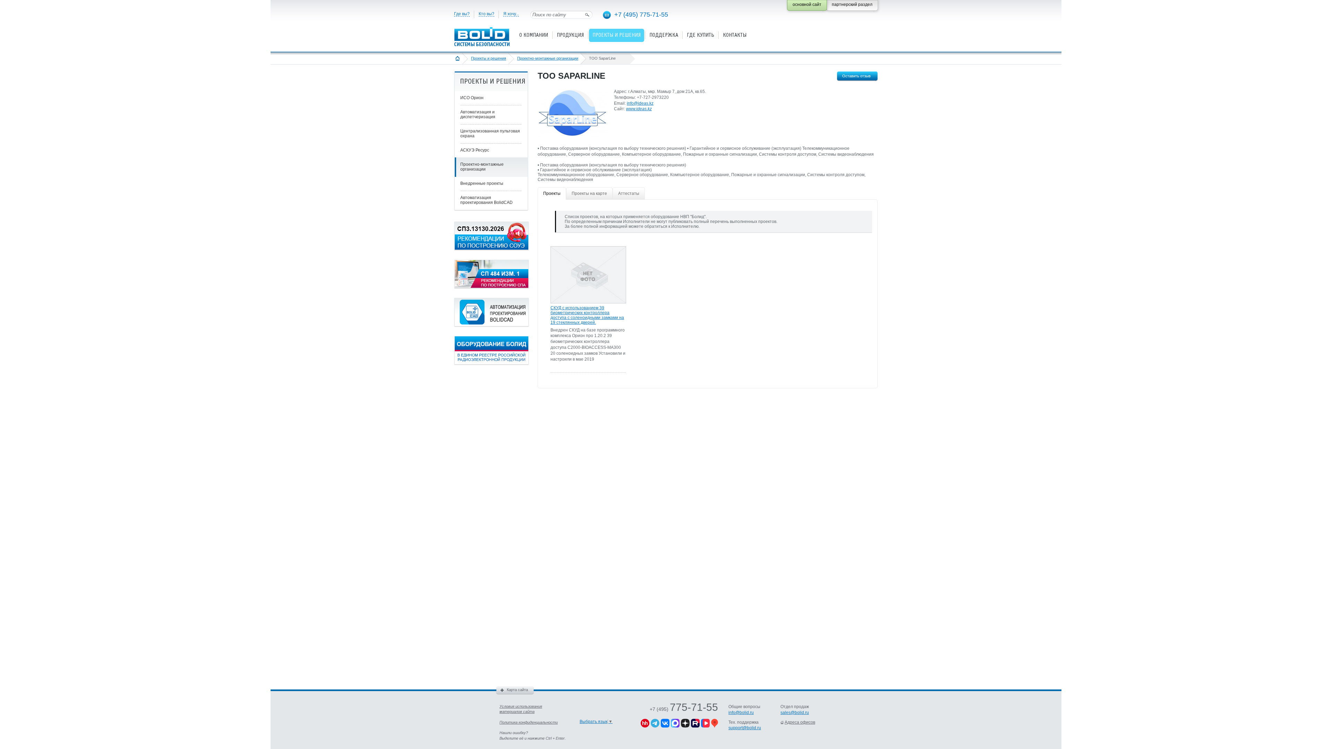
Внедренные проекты (481, 183)
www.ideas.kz (639, 108)
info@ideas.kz (640, 103)
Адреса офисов (800, 722)
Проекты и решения (488, 58)
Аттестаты (628, 193)
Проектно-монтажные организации (547, 58)
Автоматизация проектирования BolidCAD (486, 200)
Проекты (552, 193)
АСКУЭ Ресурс (474, 150)
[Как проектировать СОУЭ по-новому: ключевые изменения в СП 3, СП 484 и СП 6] (491, 248)
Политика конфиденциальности (529, 722)
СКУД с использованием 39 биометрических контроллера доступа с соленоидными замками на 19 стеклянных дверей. (587, 315)
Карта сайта (517, 690)
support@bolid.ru (744, 727)
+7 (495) (684, 709)
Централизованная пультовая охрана (490, 133)
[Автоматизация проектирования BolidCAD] (491, 324)
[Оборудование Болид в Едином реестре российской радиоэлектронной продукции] (491, 363)
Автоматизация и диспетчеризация (477, 114)
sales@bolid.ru (794, 712)
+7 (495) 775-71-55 (641, 14)
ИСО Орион (472, 97)
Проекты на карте (589, 193)
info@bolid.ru (741, 712)
